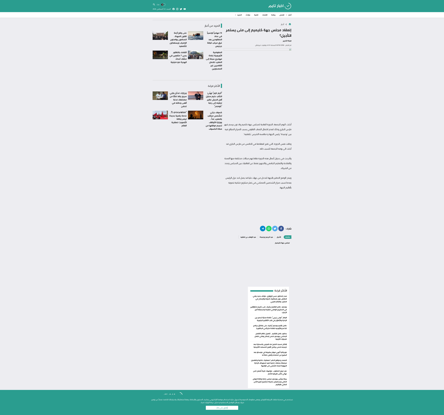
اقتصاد (264, 15)
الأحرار (279, 237)
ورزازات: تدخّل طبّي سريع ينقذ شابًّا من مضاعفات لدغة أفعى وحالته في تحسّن (178, 99)
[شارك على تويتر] (275, 228)
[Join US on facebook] (173, 9)
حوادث (248, 15)
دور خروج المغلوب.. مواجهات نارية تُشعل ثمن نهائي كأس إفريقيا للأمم (270, 372)
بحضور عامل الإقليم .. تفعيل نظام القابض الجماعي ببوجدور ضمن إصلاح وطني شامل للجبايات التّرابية (270, 336)
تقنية (256, 15)
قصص (281, 15)
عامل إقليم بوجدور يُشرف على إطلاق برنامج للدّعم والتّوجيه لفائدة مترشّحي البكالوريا (270, 327)
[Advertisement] (257, 104)
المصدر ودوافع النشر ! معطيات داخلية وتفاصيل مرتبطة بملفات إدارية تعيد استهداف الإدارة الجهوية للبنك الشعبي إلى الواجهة (269, 363)
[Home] (289, 24)
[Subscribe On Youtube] (185, 9)
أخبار (289, 15)
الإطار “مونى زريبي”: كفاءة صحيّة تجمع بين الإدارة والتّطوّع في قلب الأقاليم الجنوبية (271, 319)
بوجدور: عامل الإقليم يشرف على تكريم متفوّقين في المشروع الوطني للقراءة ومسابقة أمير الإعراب (268, 309)
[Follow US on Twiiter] (181, 9)
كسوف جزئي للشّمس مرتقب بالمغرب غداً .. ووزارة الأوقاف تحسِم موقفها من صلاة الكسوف (214, 120)
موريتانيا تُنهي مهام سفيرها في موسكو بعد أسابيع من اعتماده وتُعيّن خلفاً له (270, 354)
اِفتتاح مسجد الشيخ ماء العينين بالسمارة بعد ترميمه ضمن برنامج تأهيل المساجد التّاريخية (270, 346)
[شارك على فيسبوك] (281, 228)
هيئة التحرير (287, 40)
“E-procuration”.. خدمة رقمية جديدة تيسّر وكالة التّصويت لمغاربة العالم (178, 118)
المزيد (239, 15)
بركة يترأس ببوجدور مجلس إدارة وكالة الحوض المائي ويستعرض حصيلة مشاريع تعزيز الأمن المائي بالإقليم (270, 381)
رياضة (273, 15)
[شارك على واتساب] (269, 228)
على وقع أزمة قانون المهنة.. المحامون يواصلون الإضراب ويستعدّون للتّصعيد (178, 39)
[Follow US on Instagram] (177, 9)
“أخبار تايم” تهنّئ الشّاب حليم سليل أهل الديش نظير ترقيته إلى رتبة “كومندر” (214, 99)
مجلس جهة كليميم (282, 242)
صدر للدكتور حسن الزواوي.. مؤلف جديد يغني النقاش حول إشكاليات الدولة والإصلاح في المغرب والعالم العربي (270, 298)
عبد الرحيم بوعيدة (266, 237)
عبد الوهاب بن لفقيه (248, 237)
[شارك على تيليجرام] (262, 228)
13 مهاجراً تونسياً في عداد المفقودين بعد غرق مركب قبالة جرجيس (214, 39)
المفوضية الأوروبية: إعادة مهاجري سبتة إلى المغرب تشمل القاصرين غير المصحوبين (214, 60)
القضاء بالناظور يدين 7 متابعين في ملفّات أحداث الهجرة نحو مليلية (178, 57)
